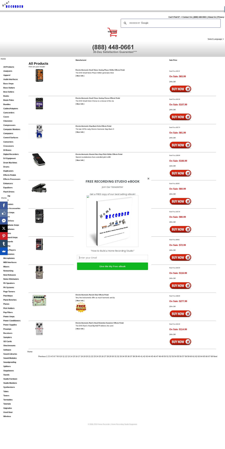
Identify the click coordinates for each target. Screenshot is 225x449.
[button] (112, 181)
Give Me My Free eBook (112, 266)
